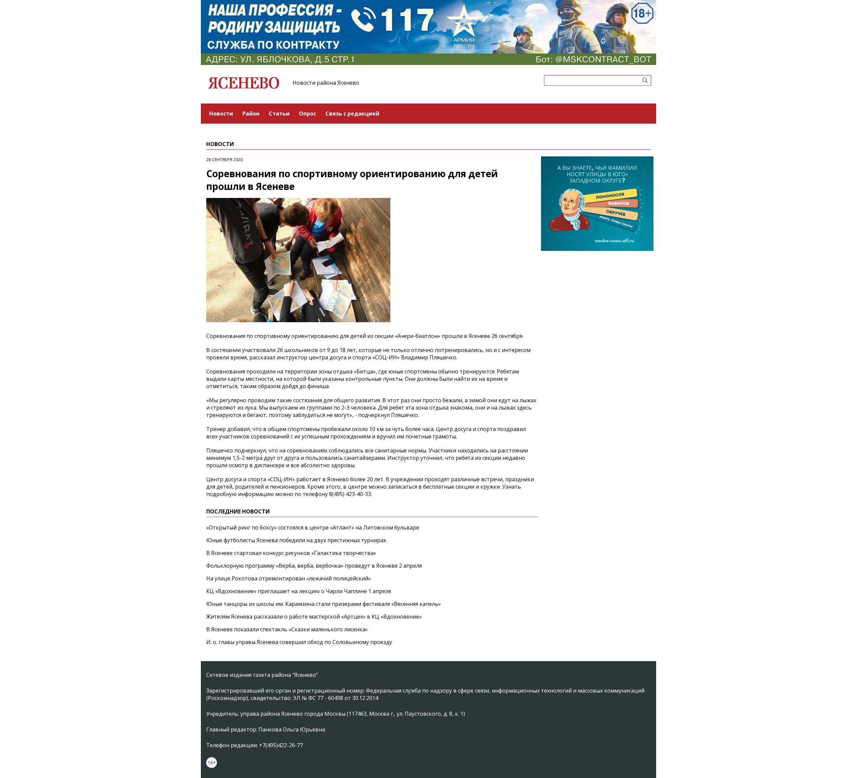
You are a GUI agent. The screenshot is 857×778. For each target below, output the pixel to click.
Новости (221, 113)
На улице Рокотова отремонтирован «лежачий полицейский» (288, 578)
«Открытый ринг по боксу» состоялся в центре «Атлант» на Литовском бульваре (312, 527)
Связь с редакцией (352, 113)
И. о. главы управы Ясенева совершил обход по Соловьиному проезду (299, 642)
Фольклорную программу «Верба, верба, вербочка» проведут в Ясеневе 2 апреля (314, 565)
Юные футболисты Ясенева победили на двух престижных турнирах (296, 540)
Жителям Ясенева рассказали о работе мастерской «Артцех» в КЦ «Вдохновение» (314, 616)
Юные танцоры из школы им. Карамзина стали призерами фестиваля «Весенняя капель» (323, 604)
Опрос (307, 113)
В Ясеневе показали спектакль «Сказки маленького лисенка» (287, 629)
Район (250, 113)
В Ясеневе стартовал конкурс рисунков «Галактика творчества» (291, 553)
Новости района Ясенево (326, 82)
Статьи (279, 113)
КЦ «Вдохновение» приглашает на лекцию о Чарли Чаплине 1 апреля (298, 591)
